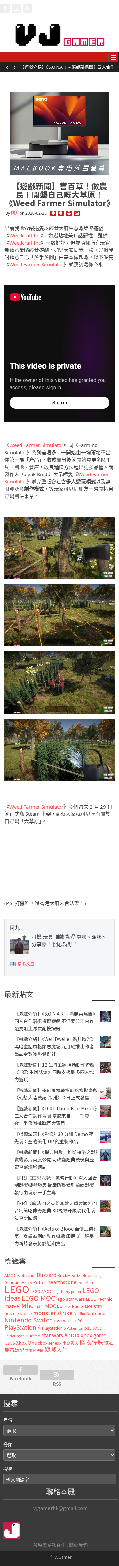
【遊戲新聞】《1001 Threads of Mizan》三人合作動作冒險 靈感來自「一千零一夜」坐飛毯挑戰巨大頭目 (55, 1115)
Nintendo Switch (28, 1319)
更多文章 (26, 964)
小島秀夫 (70, 1343)
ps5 (88, 1328)
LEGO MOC (38, 1298)
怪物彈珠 (91, 1342)
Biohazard (26, 1275)
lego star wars (70, 1299)
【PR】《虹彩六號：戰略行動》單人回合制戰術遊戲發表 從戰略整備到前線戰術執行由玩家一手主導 (55, 1185)
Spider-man (14, 1335)
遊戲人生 (56, 1349)
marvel (12, 1305)
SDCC (97, 1328)
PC (80, 1320)
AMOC (10, 1275)
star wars (52, 1335)
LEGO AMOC (41, 1291)
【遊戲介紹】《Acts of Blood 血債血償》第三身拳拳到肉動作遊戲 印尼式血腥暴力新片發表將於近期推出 (55, 1236)
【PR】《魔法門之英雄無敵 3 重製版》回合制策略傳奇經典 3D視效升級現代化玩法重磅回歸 (55, 1210)
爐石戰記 (14, 1349)
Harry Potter (33, 1282)
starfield (33, 1335)
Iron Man (85, 1282)
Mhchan (32, 1305)
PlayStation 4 (22, 1327)
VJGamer (60, 1557)
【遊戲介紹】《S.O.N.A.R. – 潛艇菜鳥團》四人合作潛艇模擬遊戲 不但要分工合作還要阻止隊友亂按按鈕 (55, 1021)
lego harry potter (67, 1291)
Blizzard (47, 1274)
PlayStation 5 (54, 1328)
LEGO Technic (99, 1299)
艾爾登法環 (34, 1350)
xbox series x (49, 1343)
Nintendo (96, 1313)
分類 (8, 1444)
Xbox (72, 1334)
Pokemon (75, 1328)
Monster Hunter (70, 1306)
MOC (50, 1305)
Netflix (79, 1313)
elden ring (91, 1275)
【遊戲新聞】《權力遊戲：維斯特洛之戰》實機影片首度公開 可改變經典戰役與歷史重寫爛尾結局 (56, 1159)
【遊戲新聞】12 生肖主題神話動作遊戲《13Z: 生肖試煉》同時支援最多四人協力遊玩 (54, 1072)
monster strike (53, 1313)
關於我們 (78, 1545)
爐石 (109, 1342)
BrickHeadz (69, 1275)
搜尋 (8, 1469)
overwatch (65, 1320)
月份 (8, 1420)
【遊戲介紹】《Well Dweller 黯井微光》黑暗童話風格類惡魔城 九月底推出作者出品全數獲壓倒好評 (68, 69)
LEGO (16, 1289)
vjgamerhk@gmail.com (60, 1507)
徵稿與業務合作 (49, 1545)
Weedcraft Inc (25, 235)
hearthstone (62, 1281)
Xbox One (26, 1342)
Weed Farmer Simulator (36, 264)
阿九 (15, 213)
